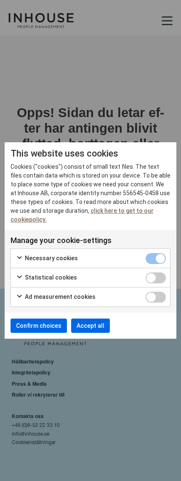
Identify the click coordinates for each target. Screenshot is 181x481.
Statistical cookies (50, 277)
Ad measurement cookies (60, 296)
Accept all (90, 325)
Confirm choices (38, 325)
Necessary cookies (51, 258)
